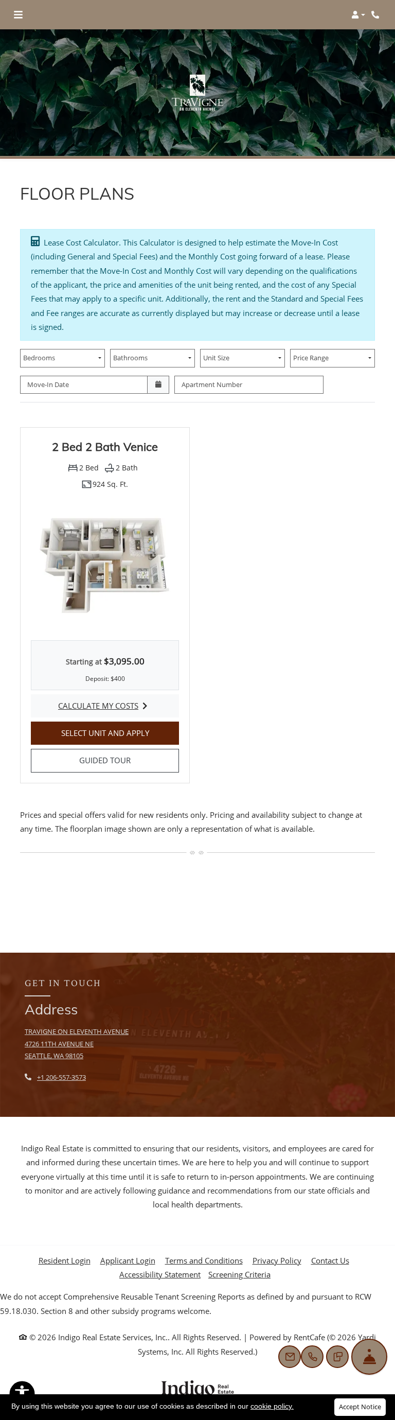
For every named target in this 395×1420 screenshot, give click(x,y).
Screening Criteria (239, 1274)
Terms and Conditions (204, 1260)
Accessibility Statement (160, 1274)
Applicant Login (127, 1260)
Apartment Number (212, 384)
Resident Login (65, 1260)
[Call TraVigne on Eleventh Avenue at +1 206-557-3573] (376, 15)
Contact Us (330, 1260)
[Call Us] (312, 1356)
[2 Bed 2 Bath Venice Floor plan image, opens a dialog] (105, 563)
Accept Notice (360, 1406)
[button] (358, 15)
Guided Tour (129, 760)
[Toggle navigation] (18, 15)
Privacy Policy (277, 1260)
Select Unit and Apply (120, 732)
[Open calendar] (158, 385)
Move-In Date (48, 384)
